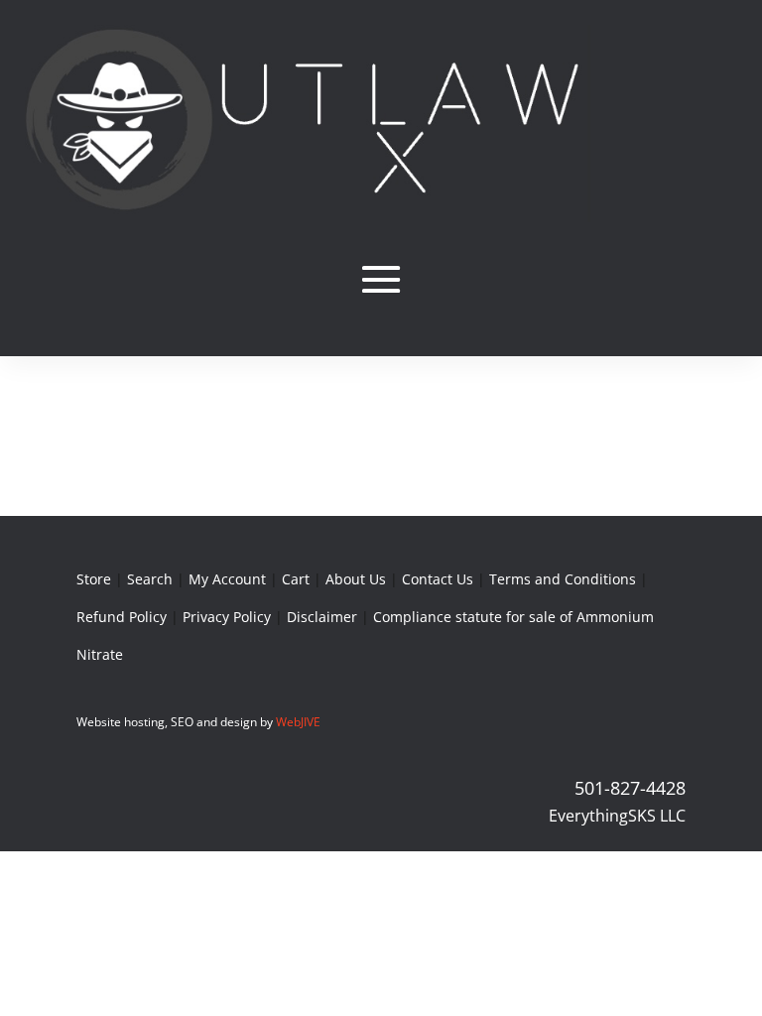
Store (93, 579)
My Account (227, 579)
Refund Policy (121, 616)
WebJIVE (298, 721)
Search (150, 579)
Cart (296, 579)
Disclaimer (322, 616)
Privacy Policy (227, 616)
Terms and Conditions (562, 579)
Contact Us (437, 579)
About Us (355, 579)
